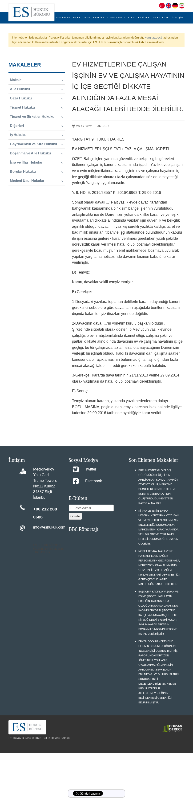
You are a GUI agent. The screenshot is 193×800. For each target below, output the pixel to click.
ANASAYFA (63, 17)
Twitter (90, 469)
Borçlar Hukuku (23, 171)
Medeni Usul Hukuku (27, 181)
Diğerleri (17, 126)
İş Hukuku (18, 135)
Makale (15, 80)
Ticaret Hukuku (22, 107)
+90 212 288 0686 (45, 513)
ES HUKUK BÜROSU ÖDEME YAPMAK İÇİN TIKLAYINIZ (48, 549)
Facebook (93, 481)
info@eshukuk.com (49, 527)
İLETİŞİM (178, 17)
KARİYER (144, 17)
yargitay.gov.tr (154, 37)
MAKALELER (161, 17)
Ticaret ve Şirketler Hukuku (32, 116)
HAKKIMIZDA (81, 17)
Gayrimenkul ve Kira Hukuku (33, 144)
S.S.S (131, 17)
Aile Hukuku (20, 89)
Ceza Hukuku (21, 98)
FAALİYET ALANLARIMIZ (109, 17)
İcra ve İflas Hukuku (26, 162)
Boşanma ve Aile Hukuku (30, 153)
